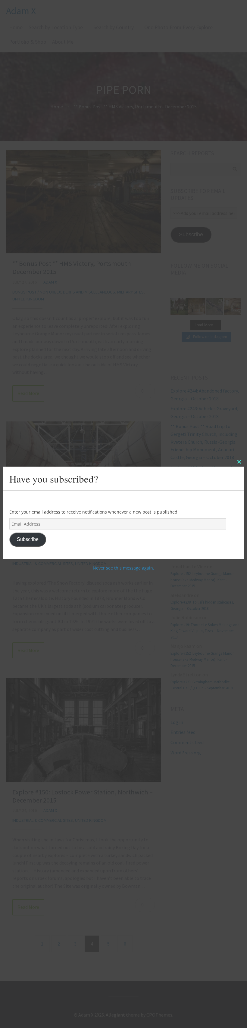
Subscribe (28, 539)
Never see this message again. (123, 568)
